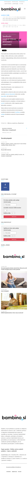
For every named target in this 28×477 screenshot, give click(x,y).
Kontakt (19, 471)
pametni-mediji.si (6, 460)
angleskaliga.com (5, 454)
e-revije (21, 3)
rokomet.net (22, 454)
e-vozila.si (24, 458)
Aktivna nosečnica (12, 123)
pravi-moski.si (16, 458)
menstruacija (15, 1)
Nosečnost (21, 123)
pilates (4, 96)
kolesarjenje (12, 94)
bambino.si (18, 456)
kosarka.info (15, 454)
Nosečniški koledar (6, 149)
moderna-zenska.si (6, 458)
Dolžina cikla (7, 213)
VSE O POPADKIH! (5, 291)
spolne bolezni (8, 3)
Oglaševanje (14, 471)
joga (2, 96)
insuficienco (17, 112)
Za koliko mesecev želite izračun (12, 207)
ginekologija (15, 3)
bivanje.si (11, 456)
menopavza (21, 1)
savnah (2, 103)
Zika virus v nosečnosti (9, 130)
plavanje (7, 94)
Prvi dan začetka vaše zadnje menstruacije (11, 201)
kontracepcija (7, 1)
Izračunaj (14, 216)
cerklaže (3, 114)
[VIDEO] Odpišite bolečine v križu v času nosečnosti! (12, 312)
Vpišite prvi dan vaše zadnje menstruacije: (11, 229)
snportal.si (5, 456)
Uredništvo (8, 471)
